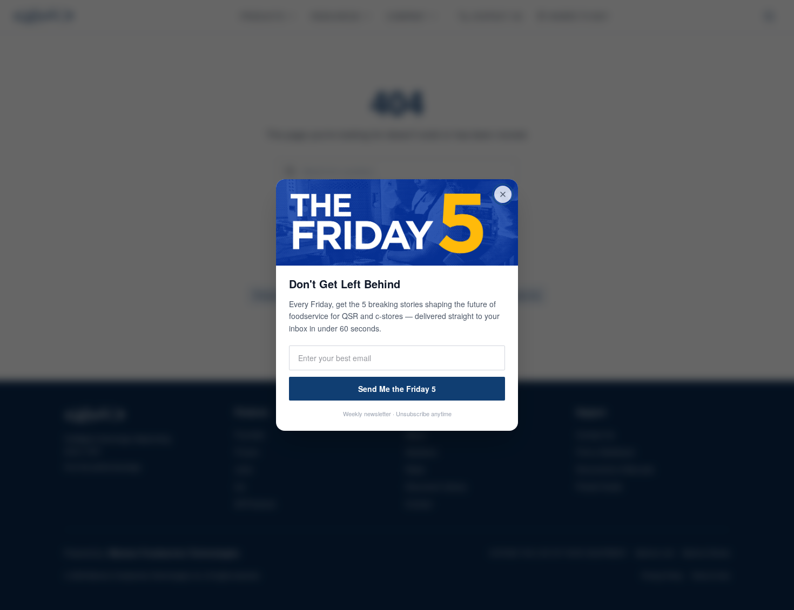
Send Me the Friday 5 (397, 388)
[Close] (503, 194)
